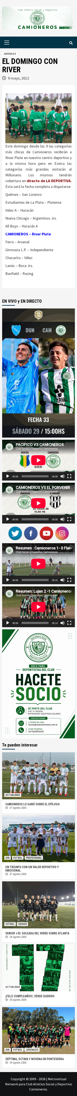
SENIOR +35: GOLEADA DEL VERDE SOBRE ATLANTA (37, 933)
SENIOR (22, 924)
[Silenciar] (62, 476)
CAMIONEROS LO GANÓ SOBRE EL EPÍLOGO (32, 804)
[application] (38, 460)
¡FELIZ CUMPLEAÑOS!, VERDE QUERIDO (30, 996)
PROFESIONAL (34, 857)
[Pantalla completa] (69, 476)
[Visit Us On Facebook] (30, 533)
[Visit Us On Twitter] (15, 533)
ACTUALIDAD (13, 795)
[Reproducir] (8, 476)
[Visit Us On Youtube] (46, 533)
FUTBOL (17, 857)
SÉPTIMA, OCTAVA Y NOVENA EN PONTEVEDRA (34, 1059)
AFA (8, 857)
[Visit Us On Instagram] (62, 533)
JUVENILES (9, 53)
